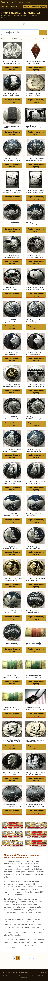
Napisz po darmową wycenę (35, 7)
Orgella (5, 976)
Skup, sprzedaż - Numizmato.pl (21, 12)
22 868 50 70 (8, 2)
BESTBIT (24, 978)
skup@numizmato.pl (11, 7)
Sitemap (44, 972)
